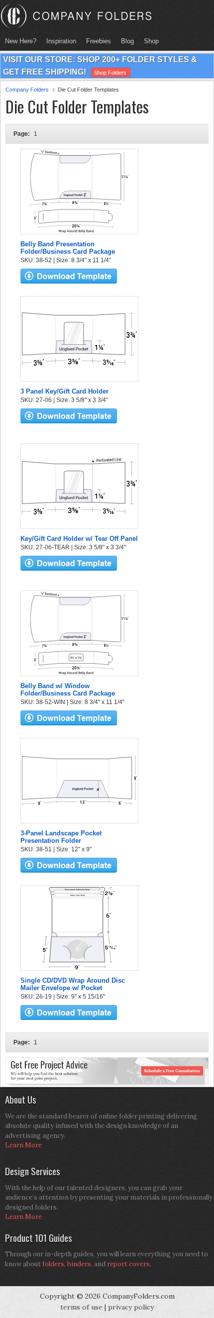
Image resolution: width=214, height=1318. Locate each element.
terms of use (81, 1307)
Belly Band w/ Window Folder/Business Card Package (67, 689)
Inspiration (61, 41)
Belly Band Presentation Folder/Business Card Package (67, 247)
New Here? (20, 41)
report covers (128, 1264)
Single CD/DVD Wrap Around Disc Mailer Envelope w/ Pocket (72, 984)
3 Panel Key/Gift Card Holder (64, 391)
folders (53, 1264)
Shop (149, 41)
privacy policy (131, 1307)
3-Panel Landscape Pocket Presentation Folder (61, 836)
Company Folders (27, 90)
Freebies (96, 41)
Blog (127, 41)
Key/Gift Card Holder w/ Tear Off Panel (79, 538)
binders (79, 1264)
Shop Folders (110, 73)
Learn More (23, 1145)
